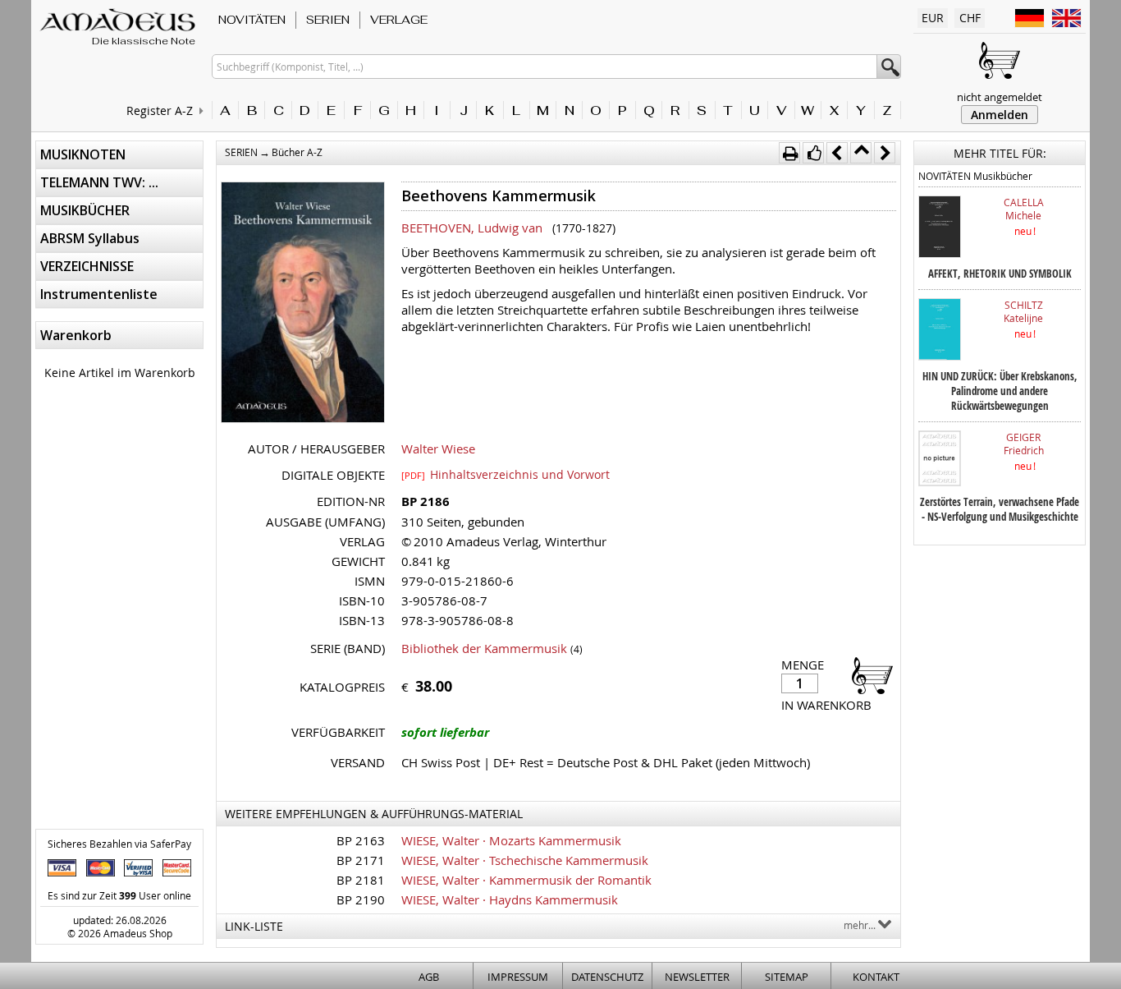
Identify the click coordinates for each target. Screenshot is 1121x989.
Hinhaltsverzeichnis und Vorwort (505, 474)
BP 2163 (360, 840)
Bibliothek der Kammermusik (484, 648)
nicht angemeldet (999, 97)
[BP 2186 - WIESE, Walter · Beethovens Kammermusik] (303, 304)
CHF (970, 17)
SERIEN (328, 19)
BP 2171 (360, 860)
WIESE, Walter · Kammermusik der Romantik (526, 880)
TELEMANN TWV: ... (99, 182)
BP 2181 (360, 880)
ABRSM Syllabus (90, 238)
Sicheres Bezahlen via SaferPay (119, 843)
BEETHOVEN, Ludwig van (471, 227)
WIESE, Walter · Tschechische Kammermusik (524, 860)
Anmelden (999, 114)
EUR (932, 17)
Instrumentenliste (99, 294)
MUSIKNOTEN (83, 154)
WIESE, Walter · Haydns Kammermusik (509, 899)
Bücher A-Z (297, 152)
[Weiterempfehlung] (813, 152)
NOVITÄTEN (252, 19)
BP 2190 (360, 899)
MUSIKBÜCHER (85, 210)
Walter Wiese (438, 448)
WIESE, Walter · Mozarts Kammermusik (511, 840)
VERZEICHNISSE (87, 266)
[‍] (867, 674)
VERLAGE (399, 19)
